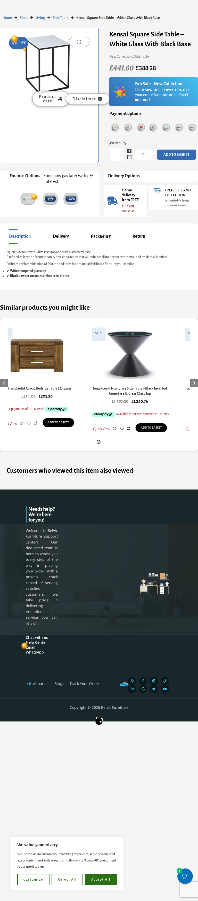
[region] (67, 863)
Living (40, 18)
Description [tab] (20, 236)
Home (7, 18)
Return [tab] (139, 236)
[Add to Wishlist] (143, 155)
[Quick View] (21, 423)
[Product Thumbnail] (79, 42)
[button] (81, 441)
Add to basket (176, 155)
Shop (24, 18)
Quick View (8, 424)
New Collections (121, 56)
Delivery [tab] (61, 236)
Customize (33, 879)
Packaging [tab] (101, 236)
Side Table (60, 18)
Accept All (101, 879)
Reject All (67, 879)
